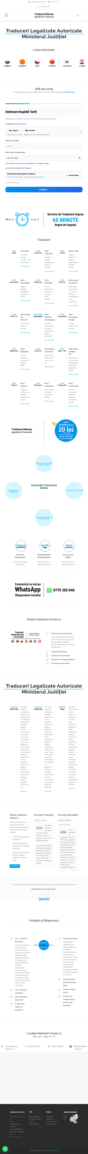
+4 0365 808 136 (17, 1129)
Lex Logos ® (54, 1150)
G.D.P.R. (31, 1121)
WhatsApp (70, 92)
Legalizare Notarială (64, 820)
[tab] (62, 633)
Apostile (44, 820)
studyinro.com (51, 1124)
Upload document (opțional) (18, 168)
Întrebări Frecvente (35, 1119)
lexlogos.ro (50, 1116)
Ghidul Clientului (34, 1116)
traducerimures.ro (52, 1121)
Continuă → (44, 190)
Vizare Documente (64, 825)
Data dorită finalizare (15, 152)
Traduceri (37, 820)
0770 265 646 (34, 1046)
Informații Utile (34, 1124)
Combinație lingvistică (15, 124)
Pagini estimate (12, 141)
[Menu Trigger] (6, 15)
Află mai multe (25, 266)
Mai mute (24, 791)
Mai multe (48, 791)
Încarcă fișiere (74, 175)
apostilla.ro (50, 1119)
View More (14, 866)
